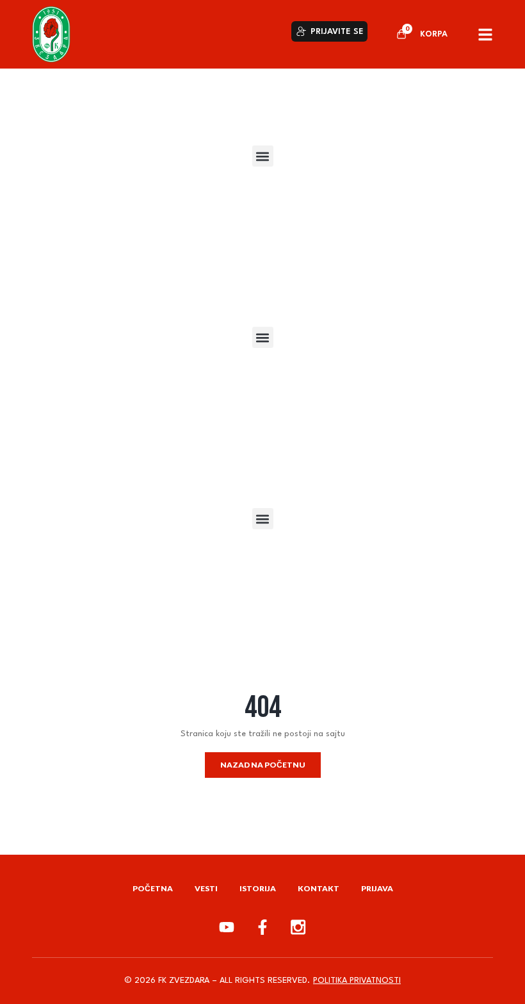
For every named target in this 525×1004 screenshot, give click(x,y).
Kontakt (318, 888)
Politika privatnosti (357, 980)
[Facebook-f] (262, 927)
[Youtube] (226, 927)
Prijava (377, 888)
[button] (262, 156)
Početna (153, 888)
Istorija (257, 888)
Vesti (206, 888)
